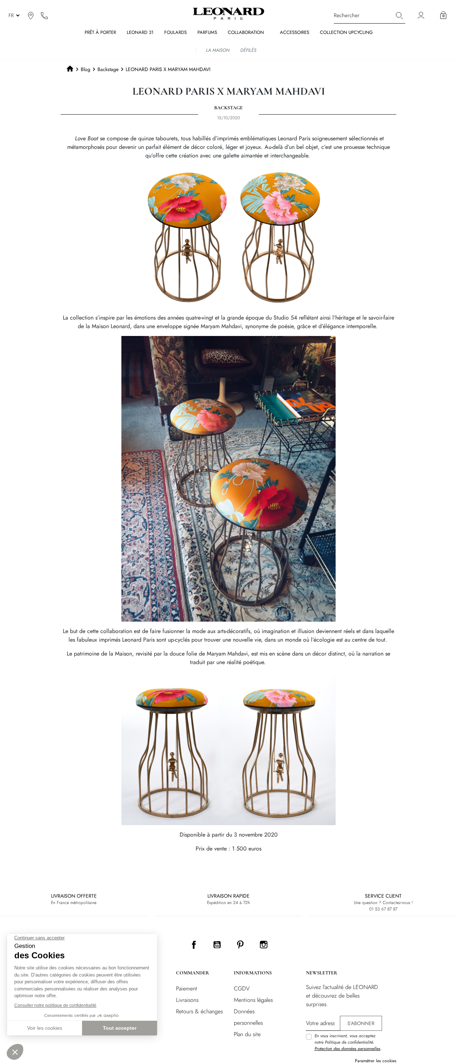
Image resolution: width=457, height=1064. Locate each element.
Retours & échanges (199, 1011)
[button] (443, 15)
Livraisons (187, 1000)
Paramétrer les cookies (375, 1061)
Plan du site (247, 1034)
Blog (85, 69)
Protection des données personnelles (347, 1048)
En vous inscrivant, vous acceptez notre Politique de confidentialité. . (348, 1042)
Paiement (186, 988)
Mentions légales (253, 1000)
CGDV (242, 988)
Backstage (108, 69)
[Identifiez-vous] (422, 15)
